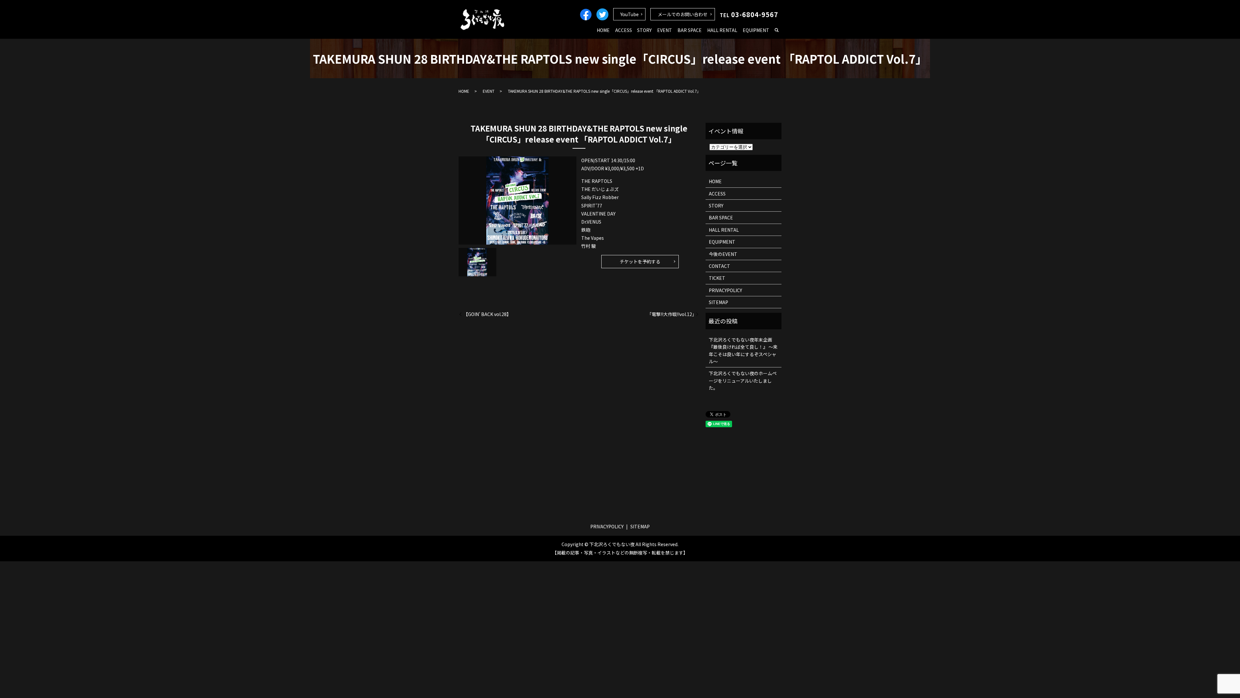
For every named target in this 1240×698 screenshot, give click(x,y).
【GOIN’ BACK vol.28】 (487, 314)
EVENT (664, 30)
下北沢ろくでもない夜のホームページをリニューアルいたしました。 (743, 380)
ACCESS (623, 30)
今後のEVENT (723, 254)
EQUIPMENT (756, 30)
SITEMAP (718, 302)
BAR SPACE (689, 30)
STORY (644, 30)
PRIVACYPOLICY (725, 290)
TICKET (717, 278)
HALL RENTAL (722, 30)
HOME (603, 30)
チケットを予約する (640, 261)
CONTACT (719, 266)
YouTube (629, 14)
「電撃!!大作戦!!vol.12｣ (670, 314)
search (776, 30)
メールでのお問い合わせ (683, 14)
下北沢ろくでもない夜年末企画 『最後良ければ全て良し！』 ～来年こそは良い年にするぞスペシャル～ (743, 350)
